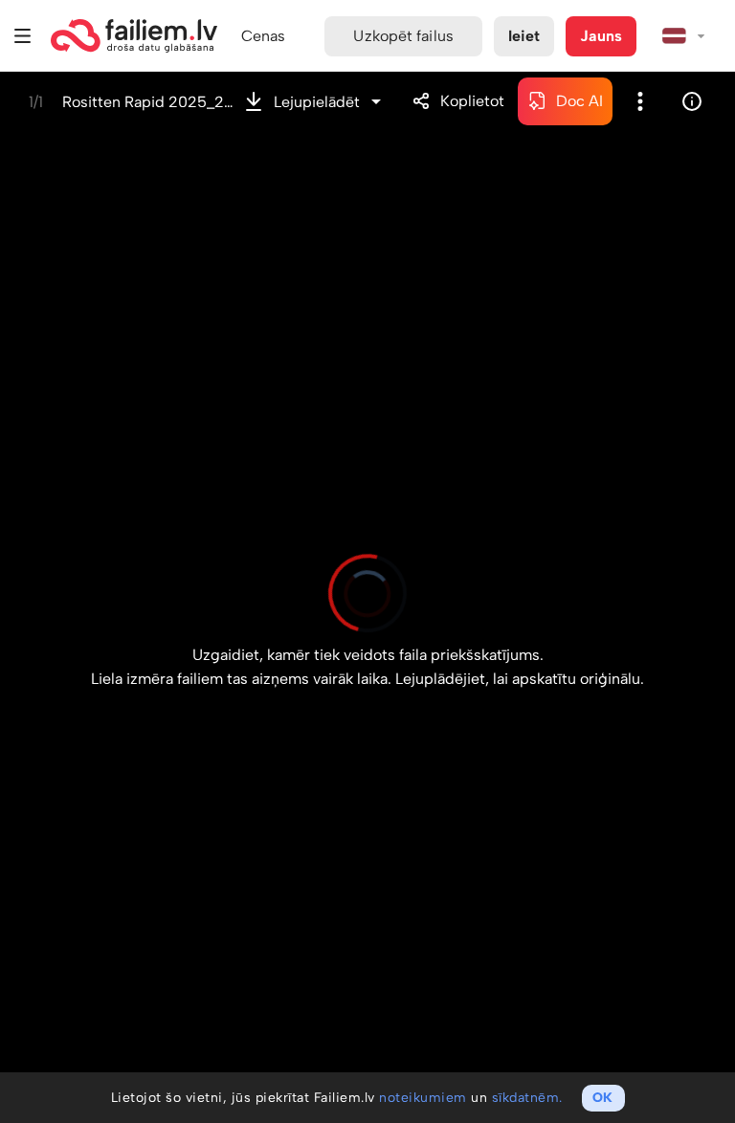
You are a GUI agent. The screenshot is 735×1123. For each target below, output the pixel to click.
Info (692, 101)
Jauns (601, 36)
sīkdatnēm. (527, 1098)
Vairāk (640, 101)
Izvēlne (23, 36)
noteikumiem (423, 1098)
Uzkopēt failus (403, 36)
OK (602, 1098)
